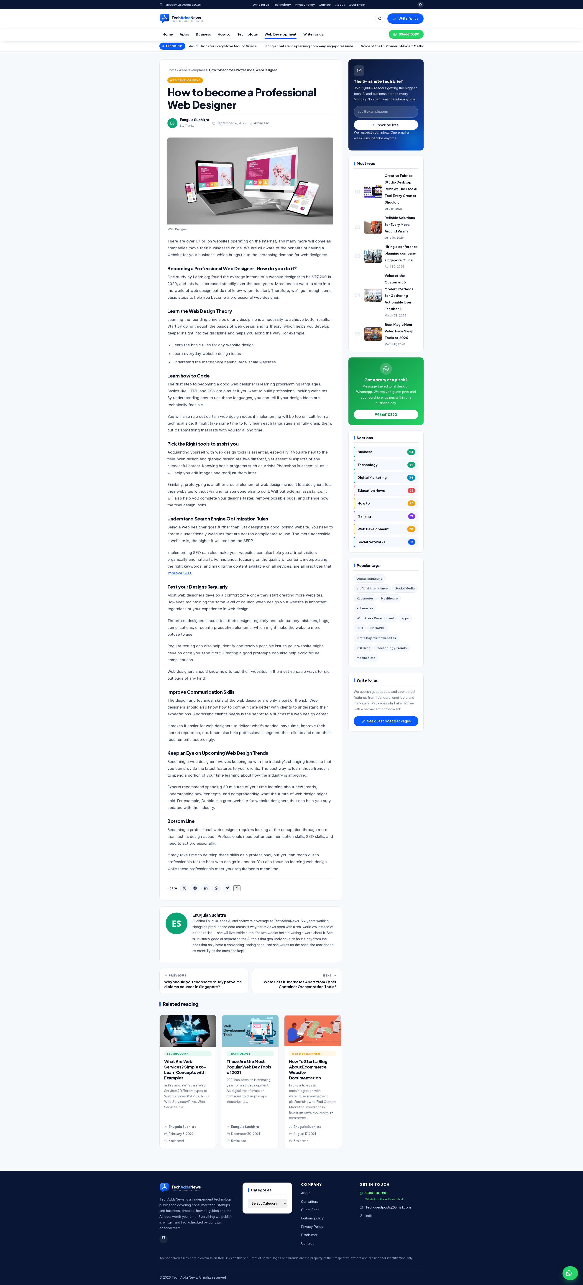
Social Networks (385, 542)
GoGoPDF (377, 628)
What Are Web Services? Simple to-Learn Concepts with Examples (185, 1069)
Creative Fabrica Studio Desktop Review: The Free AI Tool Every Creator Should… (401, 188)
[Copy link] (236, 888)
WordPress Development (375, 618)
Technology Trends (392, 648)
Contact (325, 4)
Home (168, 34)
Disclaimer (309, 1235)
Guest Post (357, 4)
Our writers (309, 1202)
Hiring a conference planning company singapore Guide (261, 46)
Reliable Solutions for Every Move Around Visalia (400, 224)
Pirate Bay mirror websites (376, 638)
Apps (184, 34)
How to (224, 34)
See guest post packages (389, 721)
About (340, 4)
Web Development (281, 34)
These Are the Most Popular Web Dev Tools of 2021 (249, 1067)
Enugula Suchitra (194, 119)
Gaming (385, 516)
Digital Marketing (385, 477)
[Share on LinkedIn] (205, 888)
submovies (365, 608)
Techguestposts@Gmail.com (388, 1207)
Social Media (405, 588)
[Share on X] (184, 888)
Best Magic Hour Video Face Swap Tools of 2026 (399, 331)
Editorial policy (312, 1218)
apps (405, 618)
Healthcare (389, 598)
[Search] (380, 18)
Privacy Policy (305, 4)
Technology (282, 4)
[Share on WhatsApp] (216, 888)
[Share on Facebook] (195, 888)
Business (203, 34)
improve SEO (179, 573)
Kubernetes (365, 598)
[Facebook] (420, 4)
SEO (360, 628)
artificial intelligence (372, 588)
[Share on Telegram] (227, 888)
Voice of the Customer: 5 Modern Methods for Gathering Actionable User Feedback (380, 46)
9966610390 (409, 34)
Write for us (261, 4)
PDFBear (363, 648)
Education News (385, 490)
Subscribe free (386, 125)
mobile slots (366, 658)
